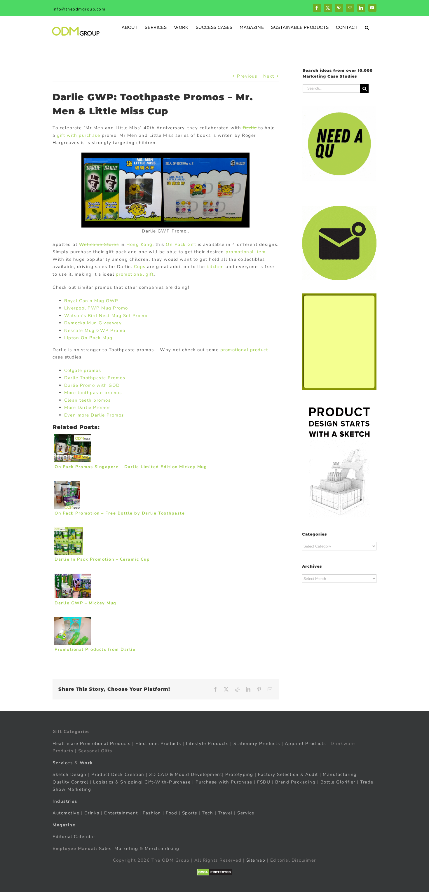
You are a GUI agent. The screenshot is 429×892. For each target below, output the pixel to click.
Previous (247, 76)
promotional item (246, 252)
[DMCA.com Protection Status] (214, 872)
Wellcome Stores (99, 244)
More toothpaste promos (93, 393)
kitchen (215, 267)
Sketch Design (70, 774)
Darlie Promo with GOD (92, 385)
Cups (140, 267)
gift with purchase (78, 135)
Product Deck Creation (117, 774)
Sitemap (256, 860)
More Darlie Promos (87, 407)
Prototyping (239, 774)
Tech (207, 813)
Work (86, 763)
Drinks (92, 813)
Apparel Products (305, 743)
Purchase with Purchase (224, 782)
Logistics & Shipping (117, 782)
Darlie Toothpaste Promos (94, 378)
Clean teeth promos (87, 400)
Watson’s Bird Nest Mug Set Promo (105, 316)
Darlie (250, 128)
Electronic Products (158, 743)
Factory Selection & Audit (288, 774)
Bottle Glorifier (337, 782)
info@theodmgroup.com (79, 9)
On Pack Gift (181, 244)
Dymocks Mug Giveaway (93, 323)
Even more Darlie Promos (94, 415)
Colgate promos (82, 370)
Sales (105, 848)
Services (63, 763)
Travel (225, 813)
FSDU (263, 782)
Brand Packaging (295, 782)
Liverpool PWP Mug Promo (96, 308)
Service (246, 813)
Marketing (126, 848)
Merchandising (162, 848)
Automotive (66, 813)
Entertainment (121, 813)
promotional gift (135, 274)
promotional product (244, 350)
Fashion (152, 813)
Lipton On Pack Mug (88, 338)
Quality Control (70, 782)
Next (268, 76)
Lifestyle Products (207, 743)
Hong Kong (139, 244)
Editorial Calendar (74, 836)
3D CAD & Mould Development (185, 774)
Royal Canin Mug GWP (91, 301)
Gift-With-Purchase (167, 782)
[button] (367, 27)
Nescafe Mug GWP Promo (94, 330)
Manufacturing (340, 774)
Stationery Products (256, 743)
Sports (189, 813)
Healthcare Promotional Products (92, 743)
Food (171, 813)
